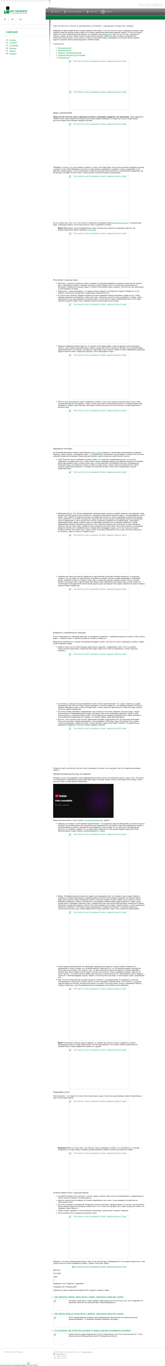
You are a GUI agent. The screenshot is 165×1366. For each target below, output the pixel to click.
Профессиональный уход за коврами (71, 55)
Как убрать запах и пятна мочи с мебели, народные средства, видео (89, 1313)
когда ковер (73, 167)
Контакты (13, 54)
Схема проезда (87, 1352)
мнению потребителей (94, 820)
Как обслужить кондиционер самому (13, 1365)
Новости (13, 51)
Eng (20, 19)
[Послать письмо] (12, 19)
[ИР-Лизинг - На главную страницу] (15, 14)
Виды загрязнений (64, 48)
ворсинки (92, 230)
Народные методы (64, 50)
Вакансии (13, 48)
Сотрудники (14, 45)
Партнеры (93, 12)
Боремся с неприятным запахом (70, 53)
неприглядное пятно (121, 223)
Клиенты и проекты (75, 12)
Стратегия (13, 43)
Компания (12, 32)
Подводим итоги (64, 58)
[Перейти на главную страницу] (5, 19)
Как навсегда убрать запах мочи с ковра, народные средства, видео (88, 1297)
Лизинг (56, 12)
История (13, 40)
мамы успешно (96, 452)
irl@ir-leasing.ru (60, 1354)
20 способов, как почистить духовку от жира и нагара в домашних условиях (92, 1330)
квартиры (108, 34)
